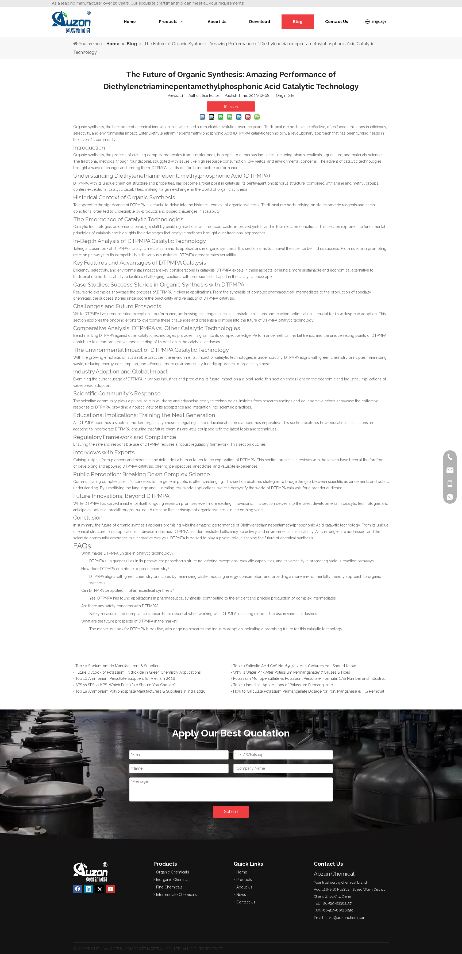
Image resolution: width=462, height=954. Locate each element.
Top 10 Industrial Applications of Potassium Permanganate (283, 685)
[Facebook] (77, 889)
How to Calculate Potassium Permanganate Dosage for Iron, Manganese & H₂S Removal (308, 691)
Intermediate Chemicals (176, 894)
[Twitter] (99, 889)
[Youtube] (110, 889)
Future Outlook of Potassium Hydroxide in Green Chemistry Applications (138, 672)
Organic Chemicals (172, 872)
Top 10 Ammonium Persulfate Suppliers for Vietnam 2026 (125, 678)
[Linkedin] (88, 889)
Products (244, 879)
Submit (231, 811)
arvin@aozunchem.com (346, 917)
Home (241, 872)
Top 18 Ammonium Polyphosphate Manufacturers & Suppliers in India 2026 (140, 691)
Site (291, 95)
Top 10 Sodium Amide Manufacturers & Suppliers (117, 666)
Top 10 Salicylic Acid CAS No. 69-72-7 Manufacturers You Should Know (294, 666)
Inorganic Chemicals (173, 879)
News (241, 894)
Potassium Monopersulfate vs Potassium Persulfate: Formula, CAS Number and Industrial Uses (310, 678)
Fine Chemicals (169, 887)
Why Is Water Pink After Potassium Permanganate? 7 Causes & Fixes (291, 672)
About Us (244, 887)
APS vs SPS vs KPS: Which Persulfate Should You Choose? (125, 685)
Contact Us (245, 902)
